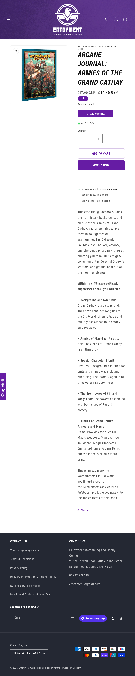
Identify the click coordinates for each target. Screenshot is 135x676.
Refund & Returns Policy (25, 585)
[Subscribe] (72, 617)
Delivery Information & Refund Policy (33, 577)
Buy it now (101, 165)
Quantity (82, 130)
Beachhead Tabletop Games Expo (31, 594)
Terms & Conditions (22, 559)
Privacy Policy (19, 568)
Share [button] (84, 510)
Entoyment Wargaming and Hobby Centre (39, 667)
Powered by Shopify (71, 667)
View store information (96, 200)
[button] (8, 19)
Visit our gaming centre (25, 550)
